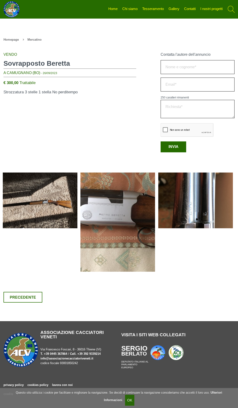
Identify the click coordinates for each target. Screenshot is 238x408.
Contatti (190, 9)
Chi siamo (130, 9)
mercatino (34, 39)
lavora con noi (62, 385)
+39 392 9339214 (89, 354)
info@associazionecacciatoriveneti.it (66, 358)
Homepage (11, 39)
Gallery (174, 9)
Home (113, 9)
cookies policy (37, 385)
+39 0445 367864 (55, 354)
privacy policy (13, 385)
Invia (173, 147)
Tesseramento (153, 9)
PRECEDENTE (23, 297)
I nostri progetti (211, 9)
